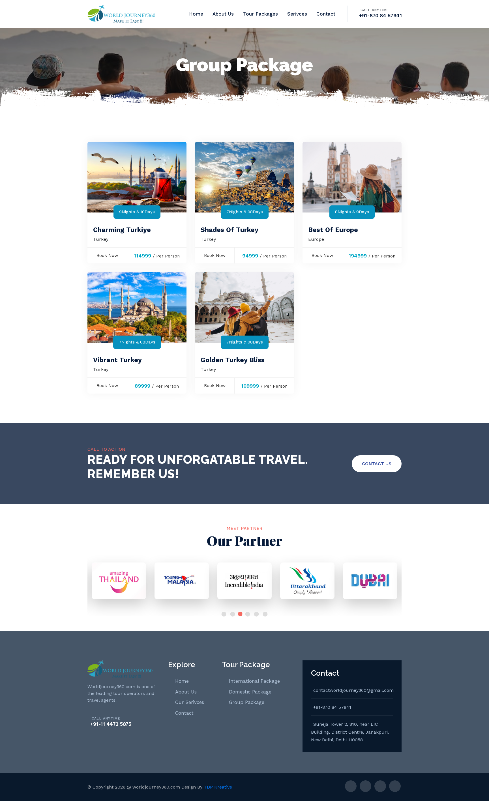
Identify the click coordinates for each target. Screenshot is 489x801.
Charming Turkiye (122, 230)
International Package (254, 681)
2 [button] (232, 614)
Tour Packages (260, 14)
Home (196, 14)
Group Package (246, 702)
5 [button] (256, 614)
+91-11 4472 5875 (110, 724)
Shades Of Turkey (229, 230)
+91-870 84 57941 (380, 15)
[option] (118, 583)
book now (107, 255)
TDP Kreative (218, 787)
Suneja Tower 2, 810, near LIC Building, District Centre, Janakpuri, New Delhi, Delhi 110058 (350, 731)
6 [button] (265, 614)
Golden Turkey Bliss (233, 360)
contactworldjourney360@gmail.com (353, 690)
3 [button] (240, 614)
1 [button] (224, 614)
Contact (325, 14)
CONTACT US (376, 463)
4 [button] (247, 614)
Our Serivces (189, 702)
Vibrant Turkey (117, 360)
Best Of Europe (333, 230)
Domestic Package (250, 692)
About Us (223, 14)
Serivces (297, 14)
